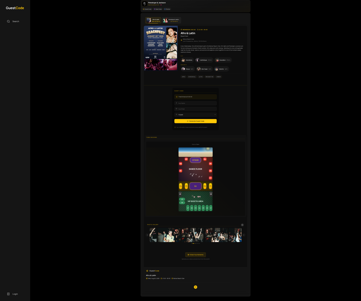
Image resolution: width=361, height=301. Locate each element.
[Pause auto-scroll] (242, 224)
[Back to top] (195, 287)
